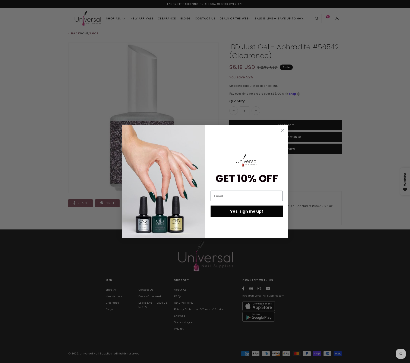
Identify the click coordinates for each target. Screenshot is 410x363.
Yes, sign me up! (246, 211)
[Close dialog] (283, 130)
